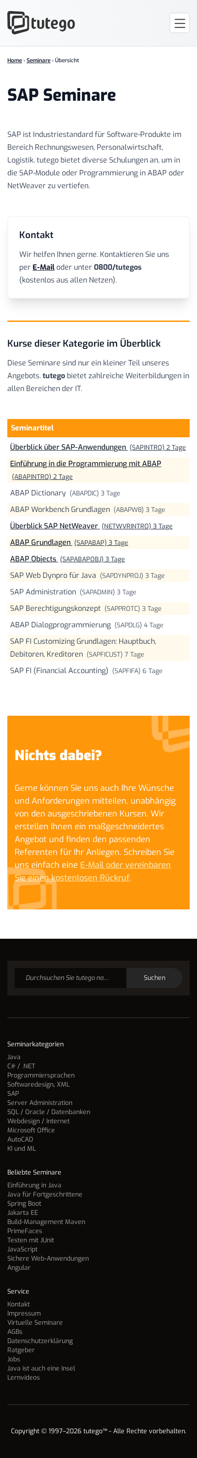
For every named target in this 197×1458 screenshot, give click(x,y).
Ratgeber (21, 1350)
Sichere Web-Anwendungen (48, 1258)
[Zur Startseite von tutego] (41, 23)
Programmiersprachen (41, 1075)
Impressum (24, 1313)
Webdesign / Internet (38, 1121)
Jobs (13, 1359)
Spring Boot (24, 1203)
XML (63, 1084)
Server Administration (39, 1103)
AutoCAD (20, 1139)
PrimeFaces (24, 1231)
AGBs (14, 1331)
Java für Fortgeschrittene (44, 1194)
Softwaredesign (30, 1084)
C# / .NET (21, 1066)
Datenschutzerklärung (40, 1341)
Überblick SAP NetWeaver (91, 526)
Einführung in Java (34, 1185)
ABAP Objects (67, 559)
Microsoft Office (31, 1130)
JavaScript (22, 1249)
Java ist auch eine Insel (41, 1368)
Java (14, 1057)
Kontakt (18, 1304)
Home (14, 60)
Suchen (154, 978)
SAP (13, 1093)
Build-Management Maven (46, 1222)
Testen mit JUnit (30, 1240)
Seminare (38, 60)
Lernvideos (23, 1377)
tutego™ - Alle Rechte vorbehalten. (134, 1431)
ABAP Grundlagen (69, 542)
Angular (19, 1267)
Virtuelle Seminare (35, 1322)
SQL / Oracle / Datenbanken (48, 1112)
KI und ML (21, 1148)
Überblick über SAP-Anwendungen (98, 447)
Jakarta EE (22, 1212)
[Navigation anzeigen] (180, 23)
